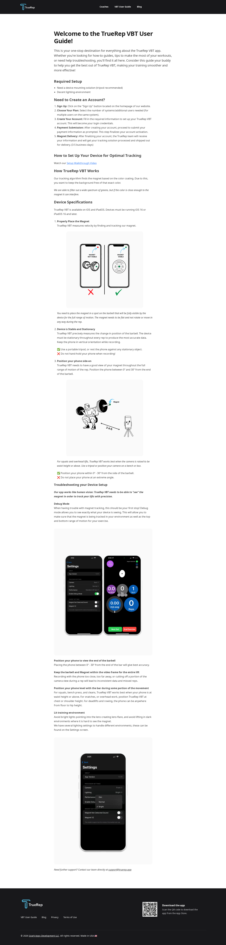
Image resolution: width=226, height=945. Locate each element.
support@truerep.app (119, 869)
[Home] (27, 7)
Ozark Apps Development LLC (44, 935)
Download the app (173, 905)
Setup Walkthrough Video (82, 163)
